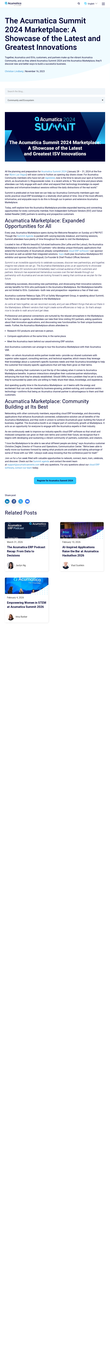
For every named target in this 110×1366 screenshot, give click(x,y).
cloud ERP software (78, 251)
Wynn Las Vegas (17, 174)
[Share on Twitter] (20, 501)
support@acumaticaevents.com (23, 464)
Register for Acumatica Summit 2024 (55, 480)
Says (61, 254)
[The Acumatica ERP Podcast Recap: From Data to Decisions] (26, 530)
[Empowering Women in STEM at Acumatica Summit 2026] (26, 586)
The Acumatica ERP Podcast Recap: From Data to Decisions (26, 551)
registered (50, 178)
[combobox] (55, 100)
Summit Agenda (25, 236)
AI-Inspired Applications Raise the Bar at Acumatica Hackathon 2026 (80, 551)
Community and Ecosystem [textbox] (21, 100)
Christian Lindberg (14, 71)
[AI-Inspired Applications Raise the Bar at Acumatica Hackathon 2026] (82, 530)
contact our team (23, 467)
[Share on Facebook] (14, 501)
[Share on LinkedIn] (7, 501)
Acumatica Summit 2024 (53, 171)
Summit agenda (41, 461)
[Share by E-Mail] (27, 501)
